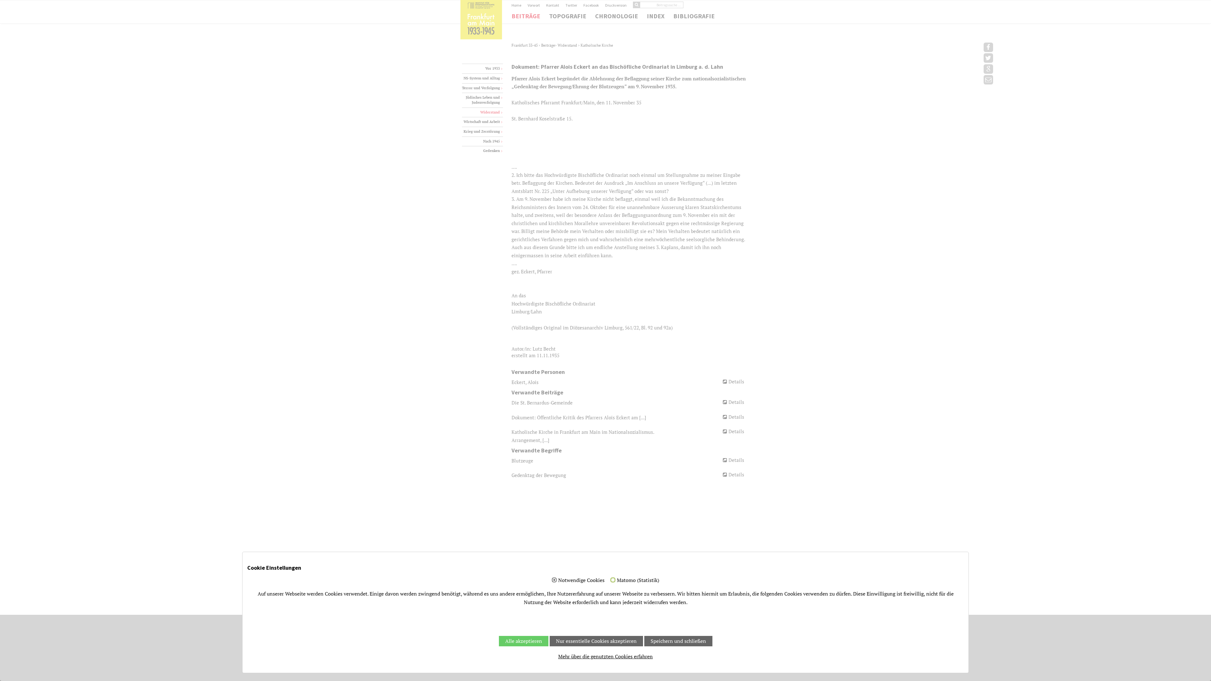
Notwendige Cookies (581, 580)
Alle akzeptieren (523, 640)
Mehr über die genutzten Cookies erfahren (605, 656)
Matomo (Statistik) (638, 580)
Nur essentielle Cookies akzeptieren (596, 640)
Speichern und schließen (678, 640)
